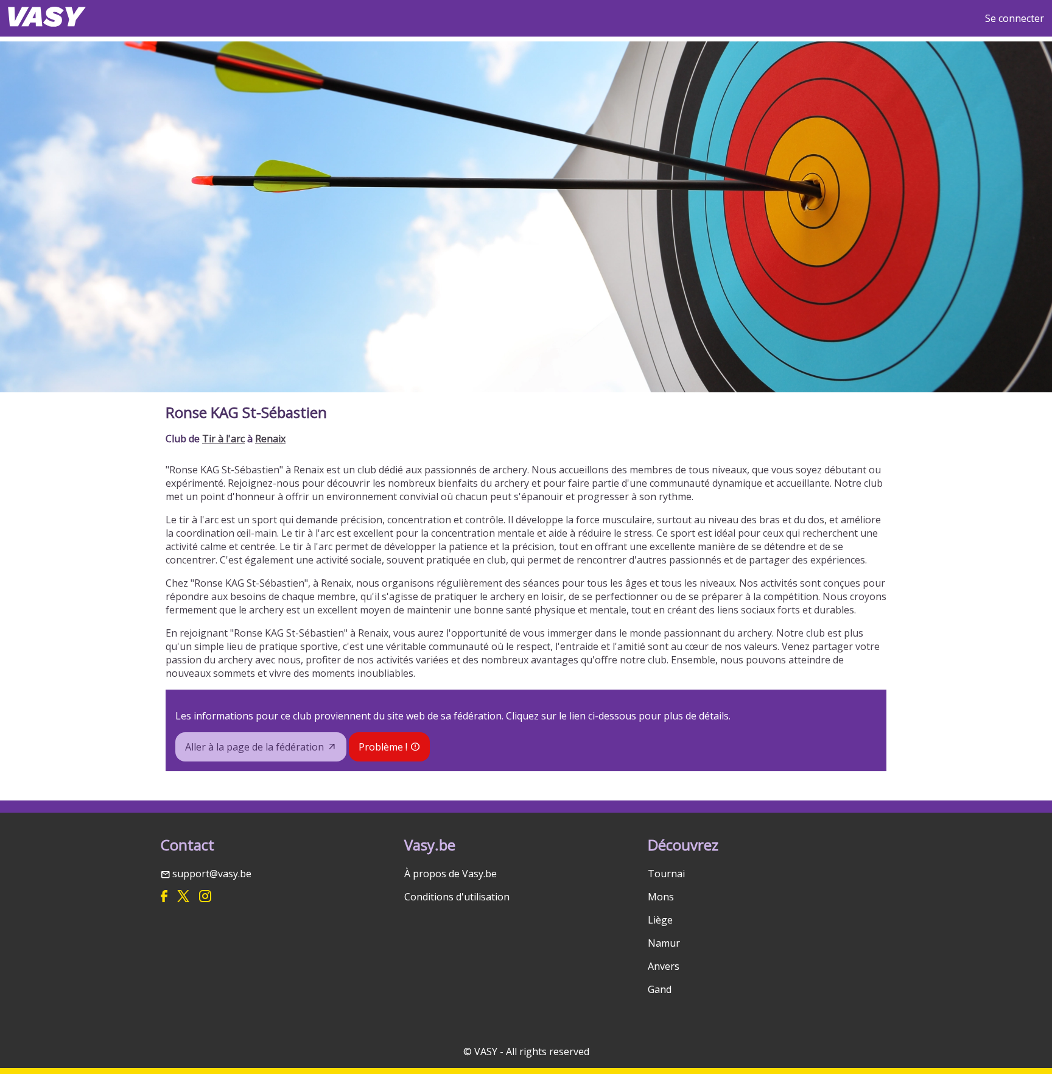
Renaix (270, 438)
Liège (660, 920)
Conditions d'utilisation (457, 896)
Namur (664, 943)
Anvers (663, 966)
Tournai (666, 873)
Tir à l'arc (223, 438)
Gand (660, 989)
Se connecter (1014, 18)
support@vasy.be (211, 873)
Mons (661, 896)
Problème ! (383, 747)
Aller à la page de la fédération (254, 747)
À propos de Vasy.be (450, 873)
